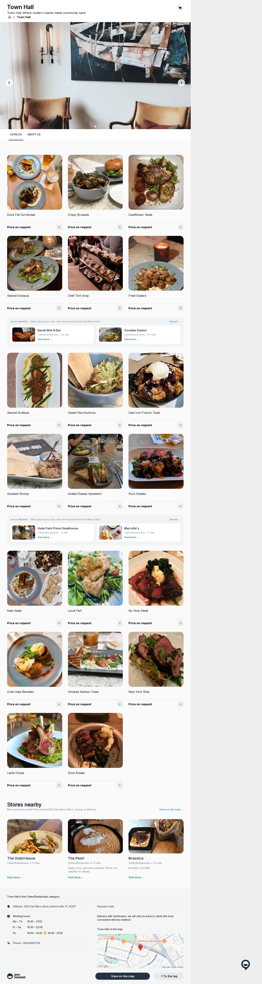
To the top (170, 976)
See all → (174, 321)
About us (34, 134)
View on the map (122, 976)
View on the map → (171, 809)
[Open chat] (245, 964)
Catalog (16, 134)
